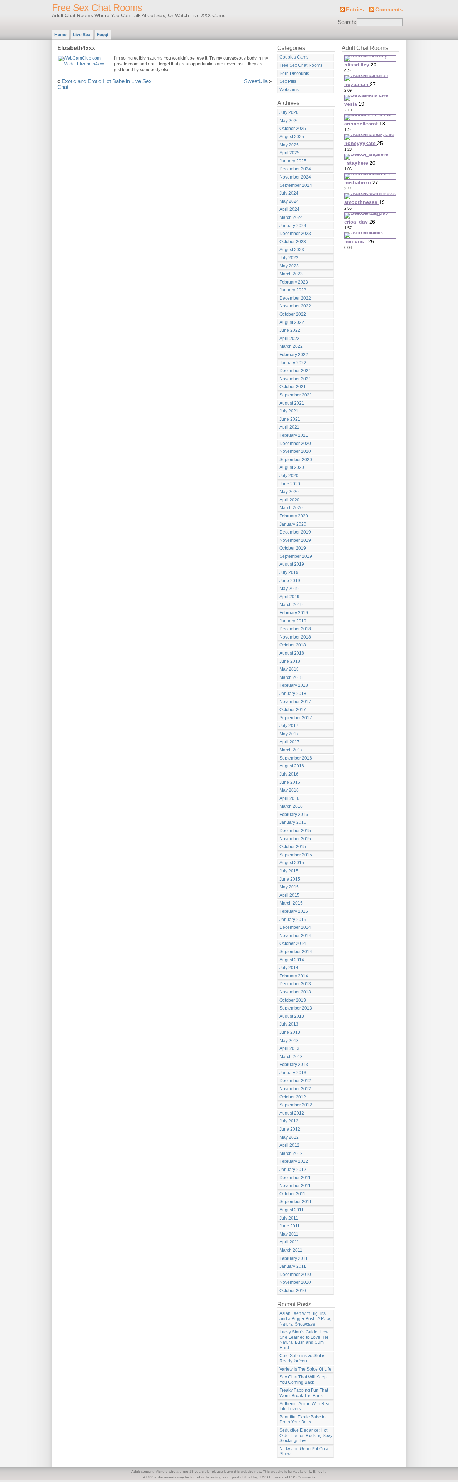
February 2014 (293, 975)
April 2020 (289, 499)
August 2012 (291, 1113)
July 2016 (288, 774)
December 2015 (295, 830)
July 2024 (288, 193)
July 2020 (288, 475)
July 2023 (288, 257)
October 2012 (292, 1097)
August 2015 (291, 862)
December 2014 (295, 927)
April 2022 (289, 338)
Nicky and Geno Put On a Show (303, 1451)
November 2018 (295, 637)
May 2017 (289, 733)
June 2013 (289, 1032)
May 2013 (289, 1040)
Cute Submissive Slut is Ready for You (302, 1358)
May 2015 (289, 887)
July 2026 (288, 112)
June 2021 (289, 419)
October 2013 (292, 1000)
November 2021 (295, 378)
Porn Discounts (294, 73)
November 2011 (295, 1185)
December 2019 (295, 532)
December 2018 (295, 628)
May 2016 (289, 790)
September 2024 (295, 185)
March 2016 (291, 806)
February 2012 (293, 1161)
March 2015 (291, 903)
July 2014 (288, 967)
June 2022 (289, 330)
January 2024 (292, 225)
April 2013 (289, 1048)
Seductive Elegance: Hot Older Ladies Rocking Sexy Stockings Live (305, 1435)
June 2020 (289, 483)
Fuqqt (102, 34)
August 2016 (291, 765)
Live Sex (82, 34)
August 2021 (291, 403)
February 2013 (293, 1064)
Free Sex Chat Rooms (97, 7)
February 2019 (293, 612)
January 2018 (292, 693)
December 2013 (295, 983)
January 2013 (292, 1072)
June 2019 (289, 580)
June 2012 (289, 1129)
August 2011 (291, 1209)
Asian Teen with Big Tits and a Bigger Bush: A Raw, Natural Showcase (305, 1318)
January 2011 (292, 1266)
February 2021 (293, 435)
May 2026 (289, 120)
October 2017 (292, 709)
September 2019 (295, 556)
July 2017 (288, 725)
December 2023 (295, 233)
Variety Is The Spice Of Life (305, 1369)
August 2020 (291, 467)
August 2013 (291, 1016)
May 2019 (289, 588)
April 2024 (289, 209)
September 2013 (295, 1008)
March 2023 (291, 273)
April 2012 (289, 1145)
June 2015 (289, 879)
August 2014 (291, 959)
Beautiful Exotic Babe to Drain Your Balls (302, 1420)
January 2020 (292, 524)
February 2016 (293, 814)
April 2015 (289, 895)
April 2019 (289, 596)
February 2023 (293, 282)
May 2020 (289, 491)
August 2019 (291, 564)
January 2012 (292, 1169)
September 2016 (295, 758)
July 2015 (288, 870)
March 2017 (291, 749)
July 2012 (288, 1120)
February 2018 (293, 685)
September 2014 (295, 951)
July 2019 (288, 572)
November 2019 (295, 540)
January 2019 (292, 621)
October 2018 (292, 644)
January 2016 (292, 822)
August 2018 (291, 653)
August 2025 (291, 136)
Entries (355, 9)
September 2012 (295, 1104)
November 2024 (295, 177)
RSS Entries (270, 1477)
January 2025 (292, 161)
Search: (347, 22)
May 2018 (289, 669)
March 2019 (291, 604)
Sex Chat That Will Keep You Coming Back (303, 1380)
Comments (389, 9)
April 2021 (289, 427)
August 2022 (291, 322)
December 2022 (295, 298)
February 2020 (293, 516)
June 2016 (289, 782)
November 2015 (295, 838)
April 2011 (289, 1242)
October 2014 (292, 943)
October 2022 (292, 314)
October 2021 (292, 386)
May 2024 (289, 201)
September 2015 (295, 854)
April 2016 (289, 798)
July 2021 (288, 411)
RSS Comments (302, 1477)
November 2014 (295, 935)
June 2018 (289, 661)
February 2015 (293, 911)
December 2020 (295, 443)
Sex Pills (287, 81)
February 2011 (293, 1258)
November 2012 (295, 1088)
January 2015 (292, 919)
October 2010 (292, 1290)
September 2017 (295, 717)
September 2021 (295, 394)
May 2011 (288, 1234)
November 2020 (295, 451)
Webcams (289, 89)
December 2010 (295, 1274)
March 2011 (290, 1250)
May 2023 (289, 266)
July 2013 (288, 1024)
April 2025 (289, 152)
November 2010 (295, 1282)
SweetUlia (256, 81)
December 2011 (295, 1177)
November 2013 (295, 992)
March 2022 (291, 346)
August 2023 (291, 249)
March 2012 (291, 1153)
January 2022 (292, 362)
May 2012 (289, 1137)
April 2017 (289, 742)
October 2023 (292, 241)
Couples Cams (293, 57)
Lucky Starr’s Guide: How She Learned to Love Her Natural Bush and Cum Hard (303, 1340)
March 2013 (291, 1056)
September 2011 (295, 1201)
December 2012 (295, 1080)
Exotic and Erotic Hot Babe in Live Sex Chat (104, 84)
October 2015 (292, 846)
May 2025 (289, 144)
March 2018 (291, 677)
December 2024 (295, 168)
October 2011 (292, 1193)
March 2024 (291, 217)
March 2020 (291, 507)
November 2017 (295, 701)
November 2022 (295, 306)
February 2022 (293, 354)
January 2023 (292, 289)
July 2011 (288, 1218)
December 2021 (295, 370)
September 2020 (295, 459)
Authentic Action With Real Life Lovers (305, 1406)
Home (60, 34)
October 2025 (292, 128)
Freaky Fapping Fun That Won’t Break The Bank (303, 1393)
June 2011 (289, 1225)
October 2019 (292, 548)
